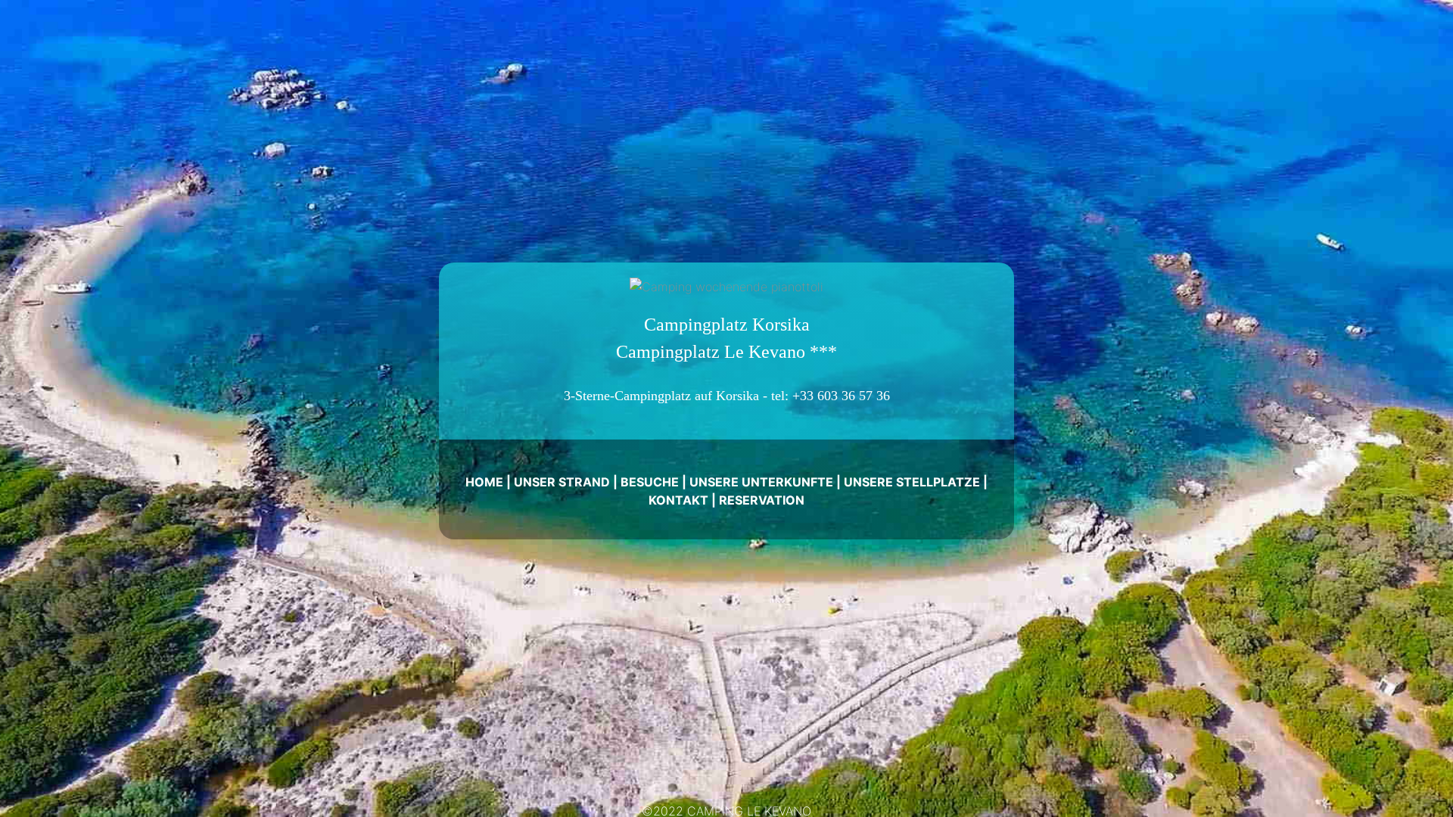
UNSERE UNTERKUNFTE (761, 481)
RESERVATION (761, 500)
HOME (484, 481)
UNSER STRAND (562, 481)
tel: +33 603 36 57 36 (830, 395)
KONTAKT (678, 500)
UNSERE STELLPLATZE (912, 481)
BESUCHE (650, 481)
